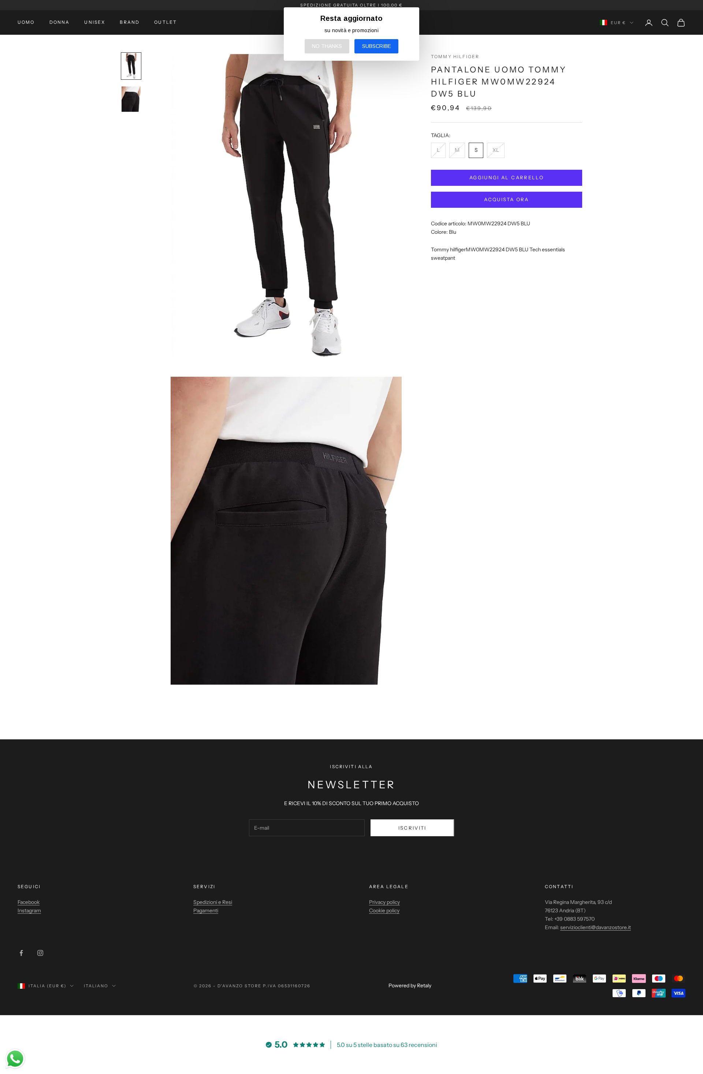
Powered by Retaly (409, 985)
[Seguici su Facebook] (21, 953)
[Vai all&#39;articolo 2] (131, 99)
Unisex (94, 22)
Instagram (29, 910)
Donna (59, 22)
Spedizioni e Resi (212, 902)
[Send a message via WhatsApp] (15, 1058)
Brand (130, 22)
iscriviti (412, 828)
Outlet (165, 22)
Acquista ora (506, 199)
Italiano (96, 985)
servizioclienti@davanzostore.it (595, 927)
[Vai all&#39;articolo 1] (131, 66)
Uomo (26, 22)
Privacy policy (384, 902)
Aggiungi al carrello (506, 177)
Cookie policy (384, 910)
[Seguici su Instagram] (40, 953)
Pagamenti (205, 910)
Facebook (29, 902)
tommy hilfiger (455, 56)
